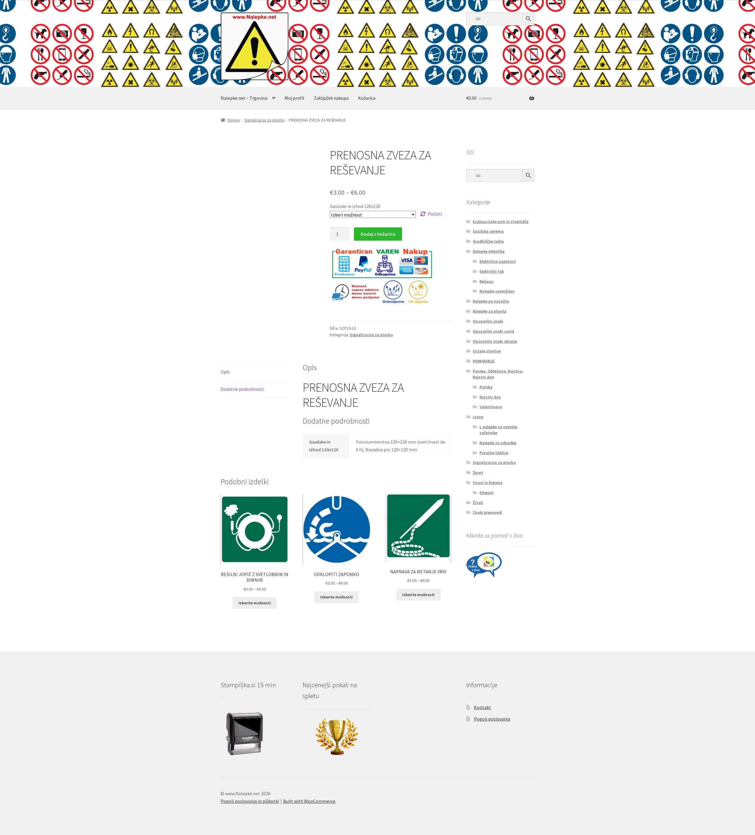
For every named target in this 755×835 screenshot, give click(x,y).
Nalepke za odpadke (498, 442)
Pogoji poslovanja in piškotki (250, 801)
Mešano (486, 281)
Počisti (435, 214)
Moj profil (294, 98)
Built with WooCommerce (309, 801)
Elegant (487, 492)
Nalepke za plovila (489, 311)
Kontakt (482, 707)
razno (478, 416)
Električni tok (492, 271)
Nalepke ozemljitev (497, 291)
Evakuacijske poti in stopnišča (500, 221)
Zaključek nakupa (331, 98)
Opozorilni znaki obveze (495, 341)
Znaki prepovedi (487, 512)
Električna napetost (498, 261)
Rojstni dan (490, 397)
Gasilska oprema (488, 231)
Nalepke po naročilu (491, 301)
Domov (234, 120)
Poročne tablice (494, 452)
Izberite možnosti (255, 603)
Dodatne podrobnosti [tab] (242, 389)
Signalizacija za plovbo (264, 120)
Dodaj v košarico (378, 234)
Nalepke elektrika (489, 251)
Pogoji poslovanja (492, 719)
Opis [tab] (225, 372)
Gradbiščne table (488, 241)
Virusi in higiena (488, 482)
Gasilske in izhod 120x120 (355, 206)
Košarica (366, 98)
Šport (478, 472)
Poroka (486, 387)
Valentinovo (491, 406)
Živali (478, 502)
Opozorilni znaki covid (493, 331)
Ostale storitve (487, 351)
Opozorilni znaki (488, 321)
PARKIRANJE (484, 361)
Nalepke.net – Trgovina (244, 98)
